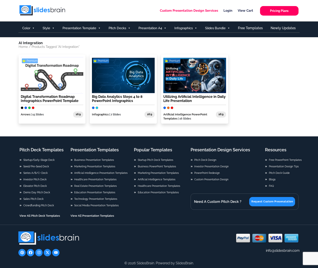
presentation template (79, 28)
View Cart (245, 11)
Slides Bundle (215, 28)
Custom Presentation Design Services (189, 11)
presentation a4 (150, 28)
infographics (183, 28)
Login (227, 11)
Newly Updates (283, 28)
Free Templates (250, 28)
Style (46, 28)
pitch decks (117, 28)
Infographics (100, 114)
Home (23, 46)
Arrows (25, 114)
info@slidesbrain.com (283, 251)
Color (26, 28)
